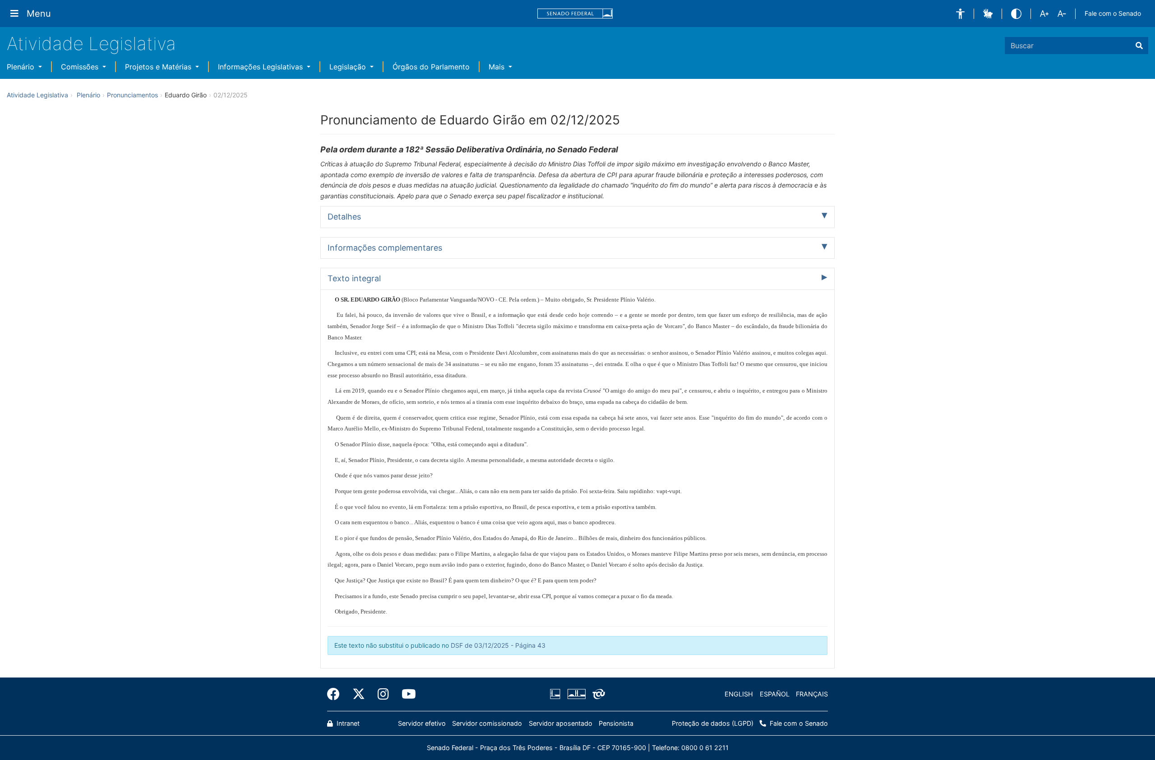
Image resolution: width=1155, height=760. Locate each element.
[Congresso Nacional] (576, 694)
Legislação (348, 66)
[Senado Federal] (575, 14)
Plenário (22, 66)
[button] (960, 14)
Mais (498, 66)
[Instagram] (383, 694)
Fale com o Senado (1113, 13)
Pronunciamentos (132, 95)
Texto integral (354, 278)
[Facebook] (336, 694)
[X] (358, 694)
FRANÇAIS (812, 694)
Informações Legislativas (261, 66)
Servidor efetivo (422, 723)
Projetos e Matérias (159, 66)
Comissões (81, 66)
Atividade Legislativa (91, 43)
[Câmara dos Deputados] (557, 694)
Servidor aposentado (560, 723)
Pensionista (616, 723)
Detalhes (344, 216)
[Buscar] (1139, 45)
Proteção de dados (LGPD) (712, 723)
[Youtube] (405, 694)
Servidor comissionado (487, 723)
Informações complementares (385, 247)
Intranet (347, 723)
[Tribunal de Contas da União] (597, 694)
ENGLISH (739, 694)
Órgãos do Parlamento (431, 66)
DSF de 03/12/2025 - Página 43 (498, 645)
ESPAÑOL (775, 694)
